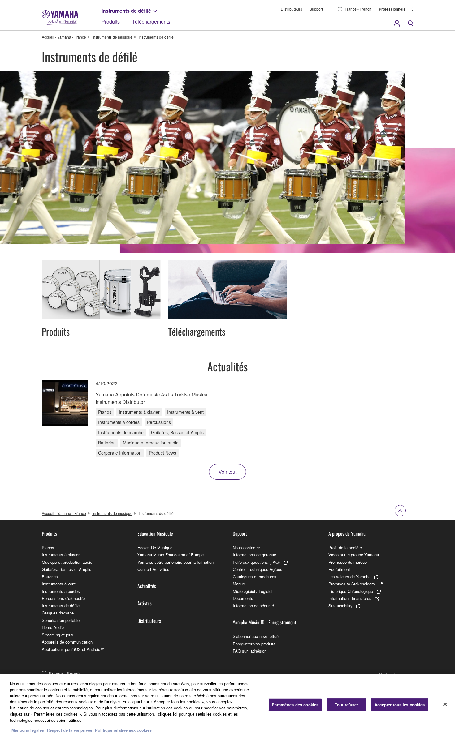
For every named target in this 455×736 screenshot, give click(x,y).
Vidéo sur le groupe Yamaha (353, 555)
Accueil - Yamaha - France (64, 37)
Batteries (50, 577)
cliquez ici (168, 714)
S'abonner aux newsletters (256, 636)
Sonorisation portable (61, 620)
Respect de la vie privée (69, 730)
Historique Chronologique (350, 591)
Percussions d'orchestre (63, 598)
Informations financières (349, 598)
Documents (243, 598)
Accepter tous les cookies (400, 705)
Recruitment (339, 569)
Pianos (48, 547)
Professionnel (392, 674)
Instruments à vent (59, 584)
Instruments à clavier (61, 555)
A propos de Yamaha (347, 533)
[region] (227, 705)
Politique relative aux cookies (123, 730)
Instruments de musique (112, 37)
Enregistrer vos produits (254, 644)
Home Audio (53, 627)
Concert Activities (153, 569)
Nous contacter (246, 547)
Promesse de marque (347, 562)
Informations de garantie (254, 555)
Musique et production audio (67, 562)
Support (316, 8)
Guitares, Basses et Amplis (66, 569)
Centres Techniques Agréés (257, 569)
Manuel (239, 584)
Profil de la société (345, 547)
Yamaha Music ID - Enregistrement (264, 622)
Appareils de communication (67, 642)
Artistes (144, 603)
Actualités (146, 586)
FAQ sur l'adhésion (249, 651)
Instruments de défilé (126, 10)
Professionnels (392, 9)
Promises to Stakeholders (351, 584)
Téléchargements (151, 21)
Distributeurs (291, 8)
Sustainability (340, 606)
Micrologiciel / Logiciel (252, 591)
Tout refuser (346, 705)
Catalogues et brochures (254, 577)
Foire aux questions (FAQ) (256, 562)
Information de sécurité (253, 606)
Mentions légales (27, 730)
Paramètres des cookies (295, 705)
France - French (358, 8)
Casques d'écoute (58, 613)
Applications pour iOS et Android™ (73, 649)
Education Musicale (155, 533)
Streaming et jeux (57, 635)
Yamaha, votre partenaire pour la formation (175, 562)
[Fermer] (445, 704)
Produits (111, 21)
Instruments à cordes (61, 591)
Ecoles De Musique (154, 547)
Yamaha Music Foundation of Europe (170, 555)
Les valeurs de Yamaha (349, 577)
